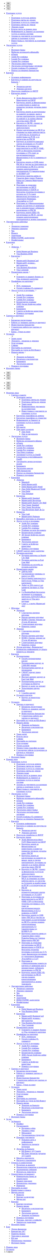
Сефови (14, 345)
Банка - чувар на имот (20, 332)
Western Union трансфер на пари (30, 748)
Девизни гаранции (19, 228)
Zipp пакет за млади (25, 429)
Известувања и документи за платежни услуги (34, 412)
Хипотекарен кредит (31, 688)
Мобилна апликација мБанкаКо (25, 52)
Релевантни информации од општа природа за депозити (31, 650)
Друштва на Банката (25, 1149)
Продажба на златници (21, 348)
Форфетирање (17, 240)
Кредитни (15, 256)
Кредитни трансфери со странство (31, 418)
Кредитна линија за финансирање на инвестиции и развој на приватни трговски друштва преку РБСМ (31, 105)
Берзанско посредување (21, 320)
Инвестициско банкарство (22, 325)
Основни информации (21, 77)
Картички (15, 477)
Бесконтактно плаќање (26, 302)
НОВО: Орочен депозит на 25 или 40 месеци (33, 621)
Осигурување (17, 343)
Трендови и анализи (20, 1236)
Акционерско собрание (26, 1169)
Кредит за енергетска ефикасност (31, 698)
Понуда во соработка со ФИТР (24, 91)
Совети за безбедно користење (29, 311)
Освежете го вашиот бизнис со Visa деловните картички (29, 278)
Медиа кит (21, 1199)
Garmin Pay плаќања (20, 61)
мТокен (14, 54)
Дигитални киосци (24, 364)
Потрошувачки (22, 656)
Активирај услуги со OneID (28, 455)
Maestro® (26, 482)
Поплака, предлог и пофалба (28, 1220)
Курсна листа (22, 736)
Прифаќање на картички (22, 281)
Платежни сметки (24, 397)
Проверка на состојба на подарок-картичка (32, 566)
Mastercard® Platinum (31, 516)
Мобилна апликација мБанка (29, 441)
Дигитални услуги (19, 436)
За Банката (16, 1121)
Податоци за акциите (25, 1165)
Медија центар (17, 1192)
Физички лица (12, 393)
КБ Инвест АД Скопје (31, 1151)
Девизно (20, 629)
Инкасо (14, 233)
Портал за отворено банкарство (25, 70)
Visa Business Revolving (26, 267)
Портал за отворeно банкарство (30, 473)
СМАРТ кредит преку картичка (30, 551)
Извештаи (20, 1185)
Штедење (15, 608)
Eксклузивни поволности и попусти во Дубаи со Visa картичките (34, 580)
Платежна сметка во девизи (23, 25)
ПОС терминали (23, 286)
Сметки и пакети (18, 395)
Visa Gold (26, 514)
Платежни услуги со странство (24, 22)
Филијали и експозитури (27, 359)
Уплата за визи (22, 746)
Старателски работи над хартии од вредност (32, 717)
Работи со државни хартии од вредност (28, 322)
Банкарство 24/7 (18, 1231)
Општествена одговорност (23, 1174)
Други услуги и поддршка (23, 290)
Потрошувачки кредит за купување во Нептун (32, 682)
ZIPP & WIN (27, 571)
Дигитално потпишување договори (26, 66)
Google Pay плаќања (20, 59)
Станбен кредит (28, 693)
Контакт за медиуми (25, 1197)
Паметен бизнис (18, 1234)
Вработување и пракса (21, 1190)
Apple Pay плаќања (19, 57)
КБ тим (14, 1238)
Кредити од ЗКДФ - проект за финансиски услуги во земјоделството (29, 125)
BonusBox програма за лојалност (30, 519)
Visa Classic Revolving (31, 507)
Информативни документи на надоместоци (33, 407)
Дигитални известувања (22, 64)
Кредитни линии (18, 93)
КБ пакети (20, 427)
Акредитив (16, 235)
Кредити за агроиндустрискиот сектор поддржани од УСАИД (30, 142)
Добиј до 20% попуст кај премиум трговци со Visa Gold (33, 587)
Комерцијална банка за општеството (26, 1177)
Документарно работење (22, 986)
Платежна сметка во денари (23, 20)
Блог (8, 1227)
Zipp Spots (26, 432)
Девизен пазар (17, 27)
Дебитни (15, 247)
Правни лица (12, 759)
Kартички (15, 1004)
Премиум (20, 512)
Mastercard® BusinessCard (27, 261)
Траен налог (16, 338)
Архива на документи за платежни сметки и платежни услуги (26, 37)
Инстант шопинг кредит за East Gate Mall (33, 678)
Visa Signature (27, 494)
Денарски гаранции (20, 226)
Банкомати (21, 309)
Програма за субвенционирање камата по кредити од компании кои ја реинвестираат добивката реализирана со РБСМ (30, 206)
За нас (9, 1119)
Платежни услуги (19, 762)
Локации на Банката (25, 357)
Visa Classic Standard (30, 505)
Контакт (14, 1202)
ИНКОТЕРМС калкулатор (22, 238)
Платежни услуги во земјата (23, 18)
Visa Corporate (22, 270)
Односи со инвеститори (21, 1163)
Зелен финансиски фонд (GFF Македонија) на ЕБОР (29, 99)
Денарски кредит (23, 86)
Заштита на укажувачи (26, 1222)
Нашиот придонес (24, 1181)
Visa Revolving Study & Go (33, 510)
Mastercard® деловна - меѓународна (26, 264)
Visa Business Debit (24, 254)
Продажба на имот (19, 1188)
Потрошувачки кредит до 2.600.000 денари (33, 664)
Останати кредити (24, 695)
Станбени (20, 691)
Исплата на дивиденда (26, 1172)
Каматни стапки (29, 626)
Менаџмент (27, 1133)
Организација (22, 1126)
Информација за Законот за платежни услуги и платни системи (27, 32)
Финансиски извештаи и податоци (31, 1167)
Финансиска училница (26, 1183)
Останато (15, 702)
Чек (12, 231)
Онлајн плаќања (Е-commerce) (24, 68)
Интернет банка (18, 50)
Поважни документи (25, 1137)
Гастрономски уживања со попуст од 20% (33, 575)
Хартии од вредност (25, 704)
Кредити (15, 654)
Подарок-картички (24, 553)
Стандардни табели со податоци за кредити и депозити (31, 751)
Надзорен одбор (28, 1128)
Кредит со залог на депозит (33, 686)
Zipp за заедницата (30, 434)
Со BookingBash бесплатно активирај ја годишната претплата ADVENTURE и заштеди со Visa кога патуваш (33, 596)
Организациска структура (33, 1135)
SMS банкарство (23, 471)
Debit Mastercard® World (32, 487)
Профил (19, 1124)
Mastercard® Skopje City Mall (34, 503)
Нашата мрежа (17, 352)
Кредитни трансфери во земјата (30, 416)
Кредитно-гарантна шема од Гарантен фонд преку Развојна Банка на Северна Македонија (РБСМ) (29, 179)
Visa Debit (26, 491)
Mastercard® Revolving (31, 500)
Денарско (20, 610)
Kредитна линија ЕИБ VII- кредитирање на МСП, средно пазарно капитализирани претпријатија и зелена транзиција (31, 215)
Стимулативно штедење (32, 624)
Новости (20, 1195)
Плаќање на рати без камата (34, 530)
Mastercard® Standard (31, 498)
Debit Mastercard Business (27, 251)
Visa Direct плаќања (24, 452)
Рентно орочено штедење (33, 617)
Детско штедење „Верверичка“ (29, 647)
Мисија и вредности (25, 1158)
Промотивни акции (19, 272)
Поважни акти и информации (29, 1141)
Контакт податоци (24, 1204)
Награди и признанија (26, 1160)
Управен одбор (28, 1130)
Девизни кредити (24, 89)
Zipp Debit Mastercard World (33, 489)
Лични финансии (18, 1229)
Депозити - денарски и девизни (25, 341)
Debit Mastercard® (29, 484)
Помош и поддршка (25, 313)
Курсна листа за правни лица (24, 29)
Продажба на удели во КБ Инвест (26, 350)
